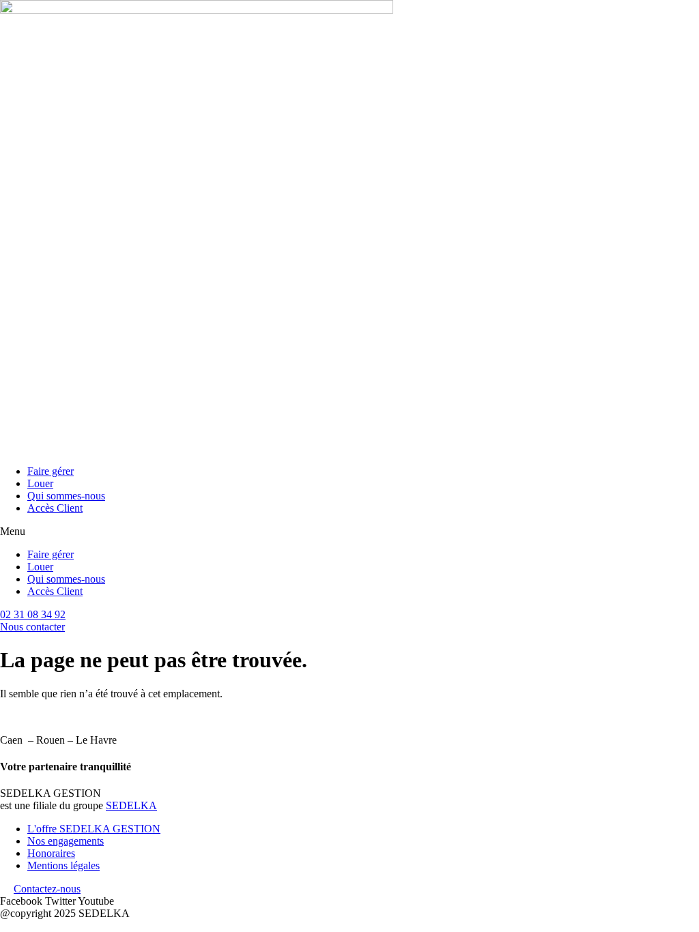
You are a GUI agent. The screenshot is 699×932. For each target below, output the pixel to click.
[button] (349, 531)
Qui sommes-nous (66, 495)
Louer (40, 483)
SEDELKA (131, 805)
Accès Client (55, 508)
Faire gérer (50, 471)
